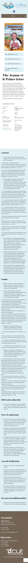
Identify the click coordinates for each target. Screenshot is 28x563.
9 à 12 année (5, 546)
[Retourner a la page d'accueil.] (14, 5)
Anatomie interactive (14, 63)
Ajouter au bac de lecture (11, 69)
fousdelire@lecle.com (12, 532)
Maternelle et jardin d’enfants (9, 540)
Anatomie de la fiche (13, 59)
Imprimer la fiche (12, 54)
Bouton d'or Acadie (7, 129)
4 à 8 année (4, 544)
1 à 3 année (4, 542)
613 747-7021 (4, 527)
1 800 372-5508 (5, 529)
